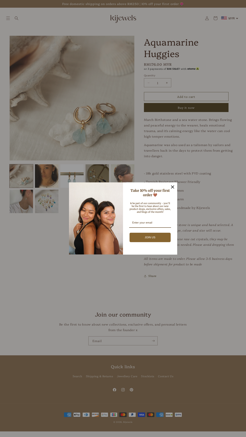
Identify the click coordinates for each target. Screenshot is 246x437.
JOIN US (150, 237)
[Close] (172, 187)
